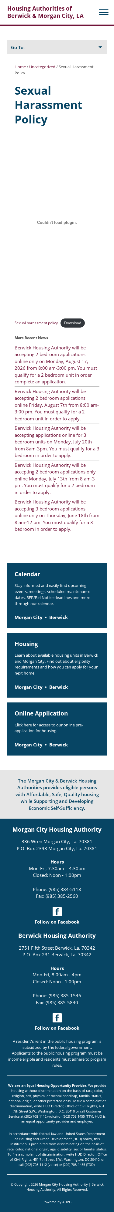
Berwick (58, 617)
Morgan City (29, 617)
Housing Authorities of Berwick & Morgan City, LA (45, 12)
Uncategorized (42, 66)
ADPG (66, 1202)
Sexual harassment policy (36, 322)
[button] (101, 12)
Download (72, 322)
